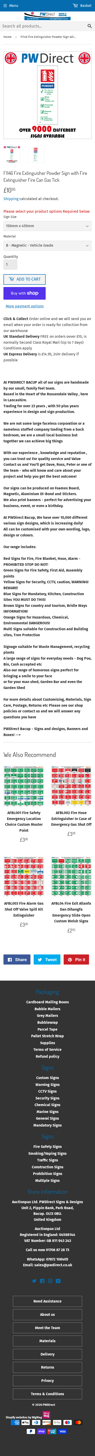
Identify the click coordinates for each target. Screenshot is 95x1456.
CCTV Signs (47, 1091)
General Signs (47, 1118)
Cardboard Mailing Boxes (47, 1002)
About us (47, 1314)
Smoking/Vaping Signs (47, 1153)
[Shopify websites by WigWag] (46, 1417)
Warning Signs (48, 1084)
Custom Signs (47, 1078)
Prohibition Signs (47, 1173)
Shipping (10, 199)
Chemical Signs (47, 1105)
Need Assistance (47, 1301)
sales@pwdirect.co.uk (53, 1265)
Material (9, 236)
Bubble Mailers (47, 1009)
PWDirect (49, 1404)
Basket (86, 5)
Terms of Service (47, 1049)
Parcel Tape (47, 1029)
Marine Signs (48, 1112)
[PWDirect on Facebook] (42, 1281)
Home (7, 37)
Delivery (47, 1354)
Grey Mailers (47, 1015)
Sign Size (10, 217)
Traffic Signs (47, 1160)
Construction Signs (47, 1167)
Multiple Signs (47, 1180)
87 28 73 (62, 1250)
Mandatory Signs (47, 1125)
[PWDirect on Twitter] (34, 1281)
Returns (47, 1367)
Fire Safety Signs (47, 1146)
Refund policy (47, 1056)
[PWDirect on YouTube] (58, 1281)
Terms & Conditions (47, 1394)
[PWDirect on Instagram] (50, 1281)
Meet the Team (47, 1328)
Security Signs (47, 1098)
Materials (47, 1341)
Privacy (47, 1380)
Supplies (47, 1043)
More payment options (25, 306)
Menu (13, 5)
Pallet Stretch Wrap (47, 1036)
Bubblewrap (47, 1022)
